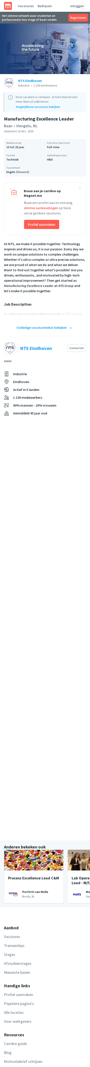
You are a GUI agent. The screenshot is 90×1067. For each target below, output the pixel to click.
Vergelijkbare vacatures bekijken (38, 107)
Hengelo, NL (27, 125)
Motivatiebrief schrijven (23, 1061)
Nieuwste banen (17, 972)
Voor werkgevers (17, 1021)
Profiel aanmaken (41, 224)
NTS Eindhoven (30, 80)
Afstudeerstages (17, 963)
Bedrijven (45, 6)
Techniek (12, 159)
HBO (50, 159)
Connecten (76, 348)
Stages (9, 954)
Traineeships (14, 945)
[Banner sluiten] (80, 189)
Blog (8, 1052)
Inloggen (77, 6)
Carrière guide (15, 1043)
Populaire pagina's (19, 1003)
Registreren (78, 18)
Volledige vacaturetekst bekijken (42, 327)
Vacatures (26, 6)
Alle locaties (14, 1012)
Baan (8, 125)
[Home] (8, 6)
